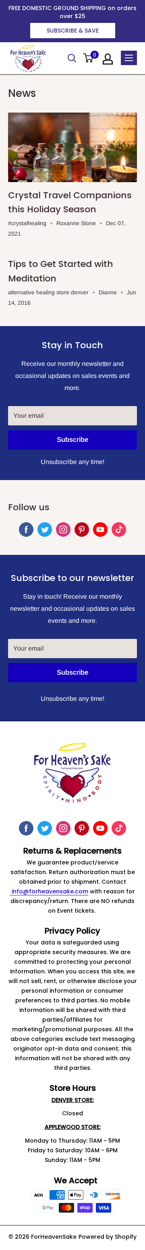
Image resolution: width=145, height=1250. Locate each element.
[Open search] (72, 58)
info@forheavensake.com (49, 891)
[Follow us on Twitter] (44, 529)
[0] (88, 58)
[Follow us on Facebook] (26, 529)
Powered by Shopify (108, 1237)
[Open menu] (129, 58)
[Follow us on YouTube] (100, 529)
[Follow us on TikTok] (119, 529)
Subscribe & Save (73, 31)
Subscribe (72, 439)
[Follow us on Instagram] (63, 529)
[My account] (108, 59)
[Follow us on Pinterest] (82, 529)
